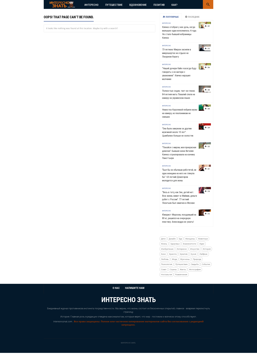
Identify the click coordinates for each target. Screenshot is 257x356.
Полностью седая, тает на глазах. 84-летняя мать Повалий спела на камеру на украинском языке (178, 94)
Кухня (193, 254)
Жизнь (164, 243)
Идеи (201, 243)
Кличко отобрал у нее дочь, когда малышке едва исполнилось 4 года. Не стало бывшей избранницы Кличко (179, 32)
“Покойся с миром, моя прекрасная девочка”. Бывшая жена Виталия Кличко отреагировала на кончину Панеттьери (179, 153)
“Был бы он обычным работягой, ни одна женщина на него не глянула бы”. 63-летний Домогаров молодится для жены (179, 175)
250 (208, 109)
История (207, 249)
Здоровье (175, 243)
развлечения (181, 274)
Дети (163, 238)
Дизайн (172, 238)
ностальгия (166, 274)
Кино (163, 254)
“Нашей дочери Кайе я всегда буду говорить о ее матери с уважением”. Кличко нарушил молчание (179, 73)
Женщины (190, 238)
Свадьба (195, 264)
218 (208, 191)
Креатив (183, 254)
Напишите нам (134, 287)
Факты (183, 269)
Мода (174, 259)
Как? (174, 4)
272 (208, 49)
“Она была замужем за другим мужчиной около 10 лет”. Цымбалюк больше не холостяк (177, 132)
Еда (180, 238)
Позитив (159, 4)
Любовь (165, 259)
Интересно (91, 4)
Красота (173, 254)
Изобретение (167, 249)
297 (208, 26)
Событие (206, 264)
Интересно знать (128, 300)
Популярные (172, 17)
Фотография (195, 269)
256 (208, 67)
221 (208, 169)
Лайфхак (203, 254)
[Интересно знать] (62, 4)
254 (208, 90)
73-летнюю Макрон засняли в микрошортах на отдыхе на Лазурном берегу (176, 53)
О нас (116, 287)
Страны (173, 269)
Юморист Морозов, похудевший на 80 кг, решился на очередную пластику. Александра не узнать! (179, 218)
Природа (197, 259)
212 (208, 214)
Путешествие (114, 4)
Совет (163, 269)
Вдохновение (138, 4)
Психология (166, 264)
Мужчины (185, 259)
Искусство (194, 249)
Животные (203, 238)
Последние (193, 17)
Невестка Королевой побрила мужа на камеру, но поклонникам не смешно (179, 113)
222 (208, 146)
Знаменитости (189, 243)
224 (208, 128)
